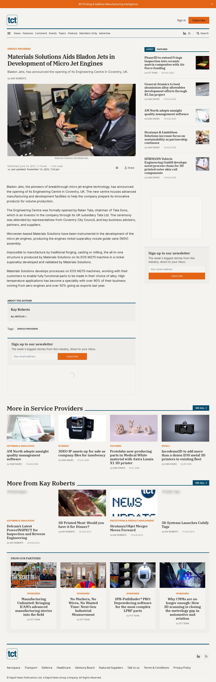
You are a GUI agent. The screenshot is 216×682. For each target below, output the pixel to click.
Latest (149, 49)
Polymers (115, 445)
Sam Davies (153, 99)
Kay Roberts (18, 78)
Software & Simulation (20, 445)
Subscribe (72, 356)
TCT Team (152, 72)
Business (63, 445)
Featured (162, 49)
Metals (166, 445)
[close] (212, 4)
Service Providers (19, 48)
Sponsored (33, 593)
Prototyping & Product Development (132, 520)
